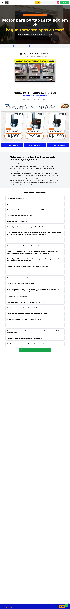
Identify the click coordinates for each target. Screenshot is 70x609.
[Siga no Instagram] (58, 2)
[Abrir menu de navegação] (2, 2)
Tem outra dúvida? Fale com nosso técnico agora (36, 350)
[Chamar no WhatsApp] (66, 605)
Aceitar (62, 606)
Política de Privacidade (7, 607)
